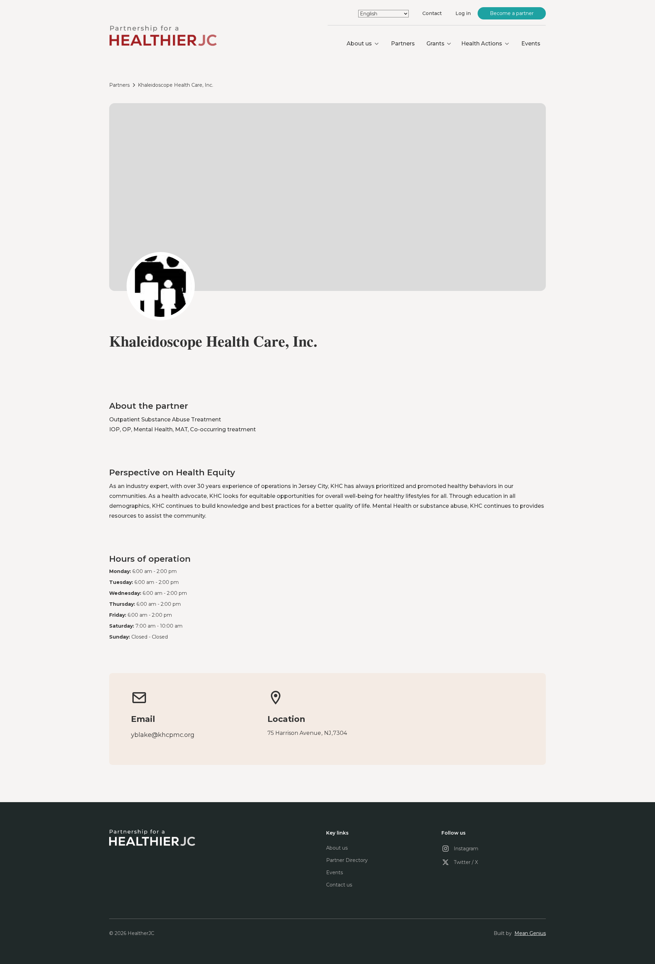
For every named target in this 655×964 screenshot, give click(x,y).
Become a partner (512, 13)
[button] (363, 43)
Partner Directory (347, 860)
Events (530, 43)
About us (337, 848)
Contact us (339, 885)
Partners (403, 43)
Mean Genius (530, 933)
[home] (163, 36)
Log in (463, 13)
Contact (432, 13)
